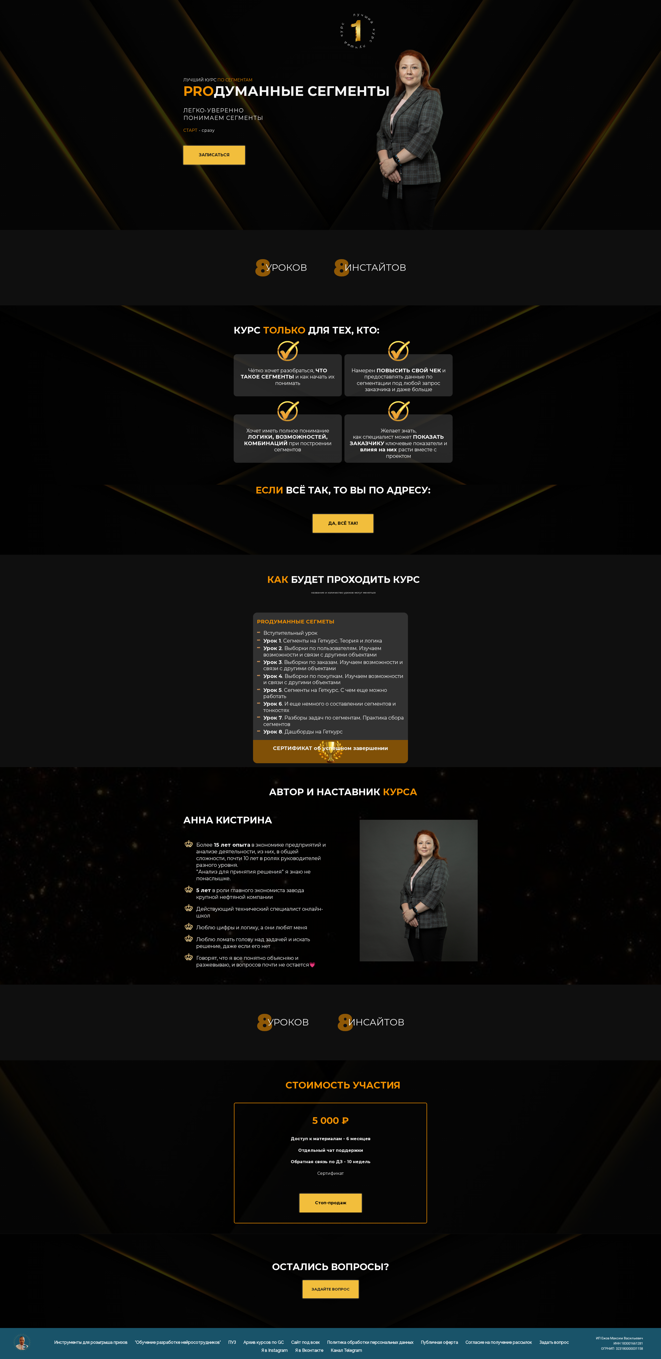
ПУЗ (232, 1342)
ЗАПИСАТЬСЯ (214, 154)
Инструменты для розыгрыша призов (91, 1342)
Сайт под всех (306, 1342)
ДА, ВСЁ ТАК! (343, 523)
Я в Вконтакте (309, 1350)
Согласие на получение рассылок (499, 1342)
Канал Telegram (346, 1350)
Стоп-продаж (330, 1202)
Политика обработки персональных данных (370, 1342)
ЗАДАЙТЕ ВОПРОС (331, 1289)
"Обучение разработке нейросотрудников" (178, 1342)
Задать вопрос (554, 1342)
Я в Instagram (275, 1350)
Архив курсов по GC (264, 1342)
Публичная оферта (440, 1342)
